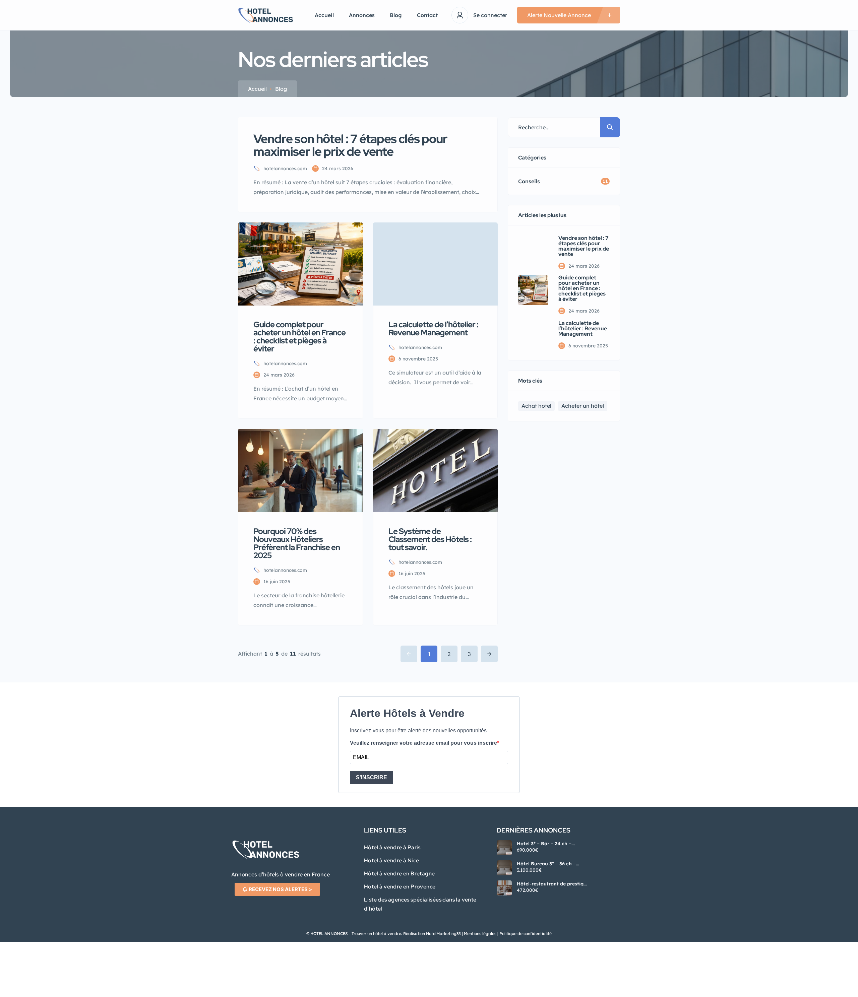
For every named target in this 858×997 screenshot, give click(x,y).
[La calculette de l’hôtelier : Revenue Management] (533, 335)
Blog (396, 15)
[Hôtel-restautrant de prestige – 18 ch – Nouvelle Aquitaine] (504, 887)
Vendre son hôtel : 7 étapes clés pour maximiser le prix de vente (583, 246)
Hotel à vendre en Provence (399, 886)
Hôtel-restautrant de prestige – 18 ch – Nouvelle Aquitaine (551, 883)
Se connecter (490, 15)
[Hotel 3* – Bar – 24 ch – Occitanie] (504, 847)
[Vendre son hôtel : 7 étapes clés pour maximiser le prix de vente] (533, 251)
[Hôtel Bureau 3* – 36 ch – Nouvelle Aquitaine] (504, 867)
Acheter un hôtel (582, 405)
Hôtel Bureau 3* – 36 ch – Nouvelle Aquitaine (546, 863)
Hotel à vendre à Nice (391, 860)
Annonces (362, 15)
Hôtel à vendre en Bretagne (399, 873)
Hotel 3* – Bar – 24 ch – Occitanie (544, 843)
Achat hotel (536, 405)
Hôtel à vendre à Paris (392, 847)
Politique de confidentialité (525, 933)
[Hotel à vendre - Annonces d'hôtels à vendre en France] (266, 15)
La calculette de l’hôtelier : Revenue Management (582, 329)
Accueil (324, 15)
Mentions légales (480, 933)
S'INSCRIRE (371, 777)
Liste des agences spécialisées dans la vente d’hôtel (420, 904)
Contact (427, 15)
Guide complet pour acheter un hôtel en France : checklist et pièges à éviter (582, 288)
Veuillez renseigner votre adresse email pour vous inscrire (423, 743)
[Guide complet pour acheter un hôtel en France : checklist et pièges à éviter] (533, 290)
